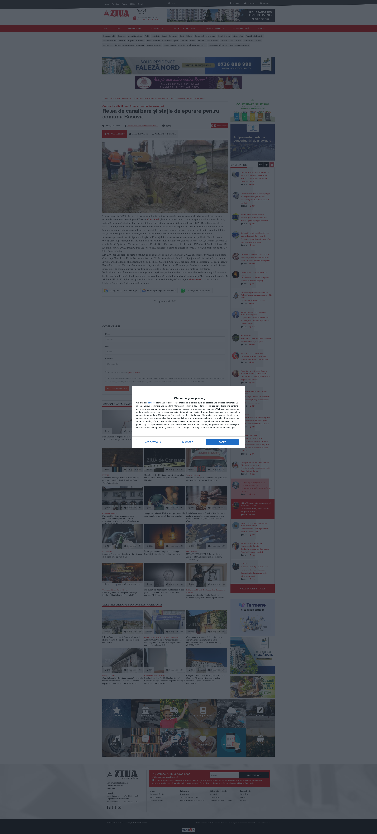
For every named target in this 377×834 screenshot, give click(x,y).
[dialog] (188, 417)
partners (152, 403)
